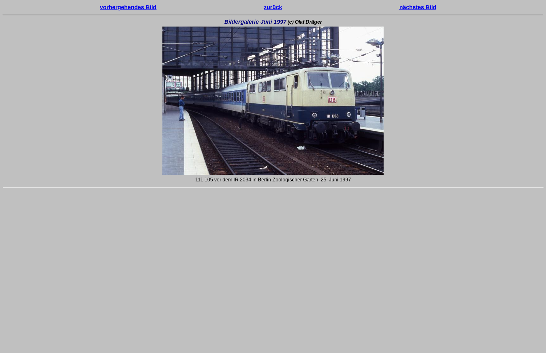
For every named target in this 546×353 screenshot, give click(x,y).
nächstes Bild (417, 7)
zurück (273, 7)
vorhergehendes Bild (128, 7)
